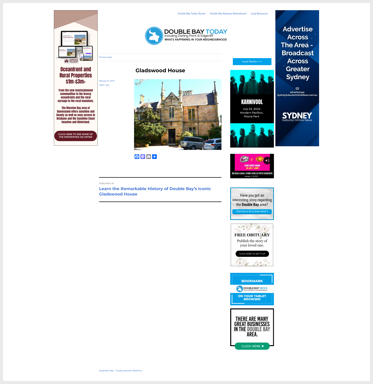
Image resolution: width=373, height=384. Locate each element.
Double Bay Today (106, 371)
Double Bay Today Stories (191, 13)
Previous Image (105, 57)
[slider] (255, 145)
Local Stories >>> (252, 61)
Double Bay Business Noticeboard (228, 13)
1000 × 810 (104, 85)
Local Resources (259, 13)
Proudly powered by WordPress (129, 371)
